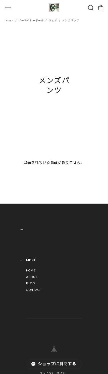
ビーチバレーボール (31, 20)
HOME (30, 270)
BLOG (30, 283)
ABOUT (31, 277)
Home (10, 20)
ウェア (53, 20)
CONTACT (34, 290)
